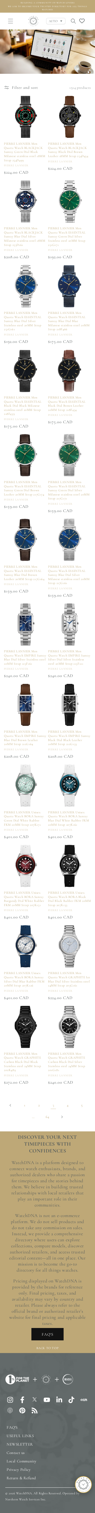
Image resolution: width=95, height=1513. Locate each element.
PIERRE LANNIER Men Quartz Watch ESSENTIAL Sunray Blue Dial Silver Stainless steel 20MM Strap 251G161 (22, 321)
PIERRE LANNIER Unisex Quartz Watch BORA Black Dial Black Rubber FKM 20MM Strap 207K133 (69, 899)
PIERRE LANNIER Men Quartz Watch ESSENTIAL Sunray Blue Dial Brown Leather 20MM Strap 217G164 (24, 573)
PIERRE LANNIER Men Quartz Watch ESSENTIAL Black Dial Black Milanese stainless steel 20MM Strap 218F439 (22, 406)
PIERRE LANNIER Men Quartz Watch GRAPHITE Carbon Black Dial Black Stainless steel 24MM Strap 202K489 (22, 1062)
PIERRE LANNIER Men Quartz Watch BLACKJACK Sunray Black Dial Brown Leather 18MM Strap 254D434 (68, 150)
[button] (10, 21)
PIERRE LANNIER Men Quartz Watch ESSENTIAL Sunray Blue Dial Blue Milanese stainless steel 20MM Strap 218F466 (68, 321)
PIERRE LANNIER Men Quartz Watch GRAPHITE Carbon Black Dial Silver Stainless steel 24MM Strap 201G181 (66, 1062)
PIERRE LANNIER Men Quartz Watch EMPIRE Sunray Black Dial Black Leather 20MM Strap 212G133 (69, 738)
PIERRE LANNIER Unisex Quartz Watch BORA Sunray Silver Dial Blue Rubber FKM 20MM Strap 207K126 (24, 979)
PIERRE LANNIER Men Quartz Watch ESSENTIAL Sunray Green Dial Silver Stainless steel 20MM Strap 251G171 (67, 236)
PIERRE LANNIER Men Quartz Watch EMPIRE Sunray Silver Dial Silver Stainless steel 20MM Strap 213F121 (69, 657)
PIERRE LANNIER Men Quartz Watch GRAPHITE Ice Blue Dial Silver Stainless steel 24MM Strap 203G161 (69, 979)
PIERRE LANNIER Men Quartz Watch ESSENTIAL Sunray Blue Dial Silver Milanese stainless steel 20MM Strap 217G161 (68, 575)
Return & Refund (21, 1478)
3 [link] (53, 1105)
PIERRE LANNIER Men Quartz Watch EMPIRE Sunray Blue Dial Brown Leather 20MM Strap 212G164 (25, 738)
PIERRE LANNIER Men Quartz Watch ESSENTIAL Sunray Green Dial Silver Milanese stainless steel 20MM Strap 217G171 (68, 490)
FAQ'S (47, 1334)
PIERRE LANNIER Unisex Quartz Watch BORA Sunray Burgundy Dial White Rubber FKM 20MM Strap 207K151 (24, 899)
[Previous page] (10, 1105)
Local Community (22, 1461)
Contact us (16, 1452)
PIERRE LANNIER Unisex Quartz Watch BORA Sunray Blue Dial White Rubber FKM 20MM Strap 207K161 (68, 818)
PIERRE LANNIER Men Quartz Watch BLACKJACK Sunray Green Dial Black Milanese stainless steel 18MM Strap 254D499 (24, 152)
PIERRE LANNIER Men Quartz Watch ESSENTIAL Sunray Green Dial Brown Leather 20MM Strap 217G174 (24, 488)
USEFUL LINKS (20, 1435)
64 (47, 1117)
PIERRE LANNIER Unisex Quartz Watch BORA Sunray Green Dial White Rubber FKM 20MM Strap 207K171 (24, 818)
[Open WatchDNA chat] (83, 1484)
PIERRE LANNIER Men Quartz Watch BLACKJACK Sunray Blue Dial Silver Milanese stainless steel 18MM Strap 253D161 (24, 236)
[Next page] (62, 1117)
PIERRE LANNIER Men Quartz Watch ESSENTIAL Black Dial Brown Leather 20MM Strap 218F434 (66, 404)
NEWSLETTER (20, 1444)
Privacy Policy (19, 1469)
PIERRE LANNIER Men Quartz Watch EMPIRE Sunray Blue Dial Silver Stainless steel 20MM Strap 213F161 (25, 657)
